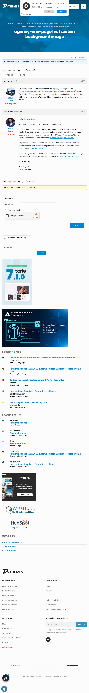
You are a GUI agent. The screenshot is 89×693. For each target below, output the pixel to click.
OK (61, 11)
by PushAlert (27, 14)
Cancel (49, 11)
